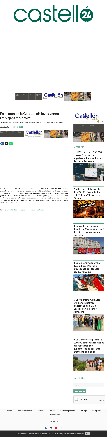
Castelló (10, 210)
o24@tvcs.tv (53, 421)
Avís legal (83, 411)
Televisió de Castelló (38, 210)
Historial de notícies (24, 411)
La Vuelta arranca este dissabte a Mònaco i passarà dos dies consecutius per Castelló (88, 230)
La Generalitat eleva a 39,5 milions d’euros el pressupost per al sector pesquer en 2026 (86, 267)
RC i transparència (53, 415)
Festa (16, 210)
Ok (87, 434)
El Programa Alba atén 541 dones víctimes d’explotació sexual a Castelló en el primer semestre (86, 305)
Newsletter (79, 378)
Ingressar (97, 411)
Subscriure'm (80, 391)
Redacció (20, 127)
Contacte (9, 411)
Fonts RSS (40, 411)
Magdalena (24, 210)
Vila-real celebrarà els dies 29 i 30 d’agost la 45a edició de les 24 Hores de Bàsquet (87, 193)
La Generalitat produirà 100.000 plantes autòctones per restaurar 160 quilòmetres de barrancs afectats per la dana (88, 345)
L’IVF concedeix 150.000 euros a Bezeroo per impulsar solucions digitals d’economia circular (88, 157)
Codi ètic (52, 411)
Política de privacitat (67, 411)
